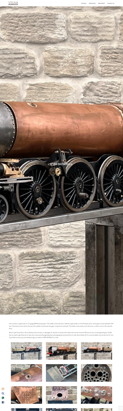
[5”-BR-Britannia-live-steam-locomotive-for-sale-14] (96, 351)
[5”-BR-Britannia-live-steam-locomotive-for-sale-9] (61, 395)
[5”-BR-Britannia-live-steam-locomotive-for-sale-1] (26, 373)
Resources (101, 3)
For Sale (83, 3)
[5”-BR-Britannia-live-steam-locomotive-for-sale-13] (61, 351)
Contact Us (110, 3)
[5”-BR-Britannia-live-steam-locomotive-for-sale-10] (96, 395)
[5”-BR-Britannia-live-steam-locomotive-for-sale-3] (96, 373)
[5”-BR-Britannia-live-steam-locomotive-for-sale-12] (26, 351)
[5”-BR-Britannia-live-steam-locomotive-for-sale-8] (26, 395)
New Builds (92, 3)
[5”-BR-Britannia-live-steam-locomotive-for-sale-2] (61, 373)
